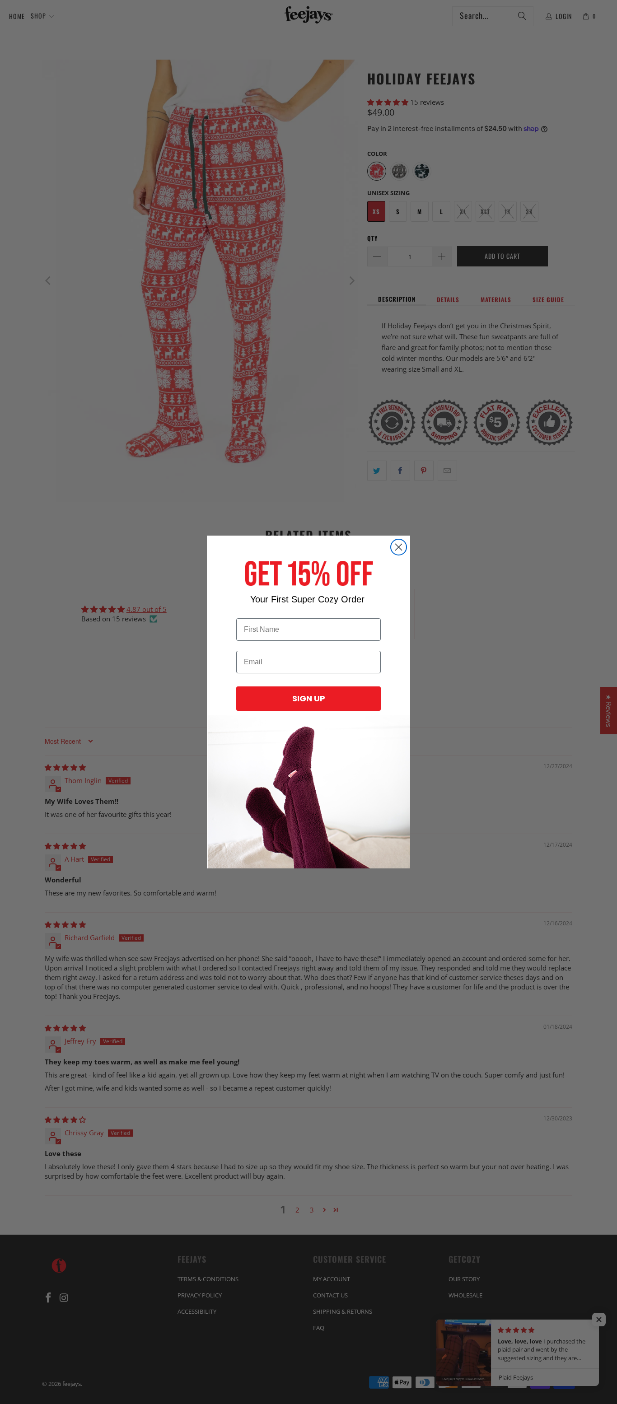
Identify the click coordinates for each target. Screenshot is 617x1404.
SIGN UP (308, 698)
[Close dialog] (399, 547)
